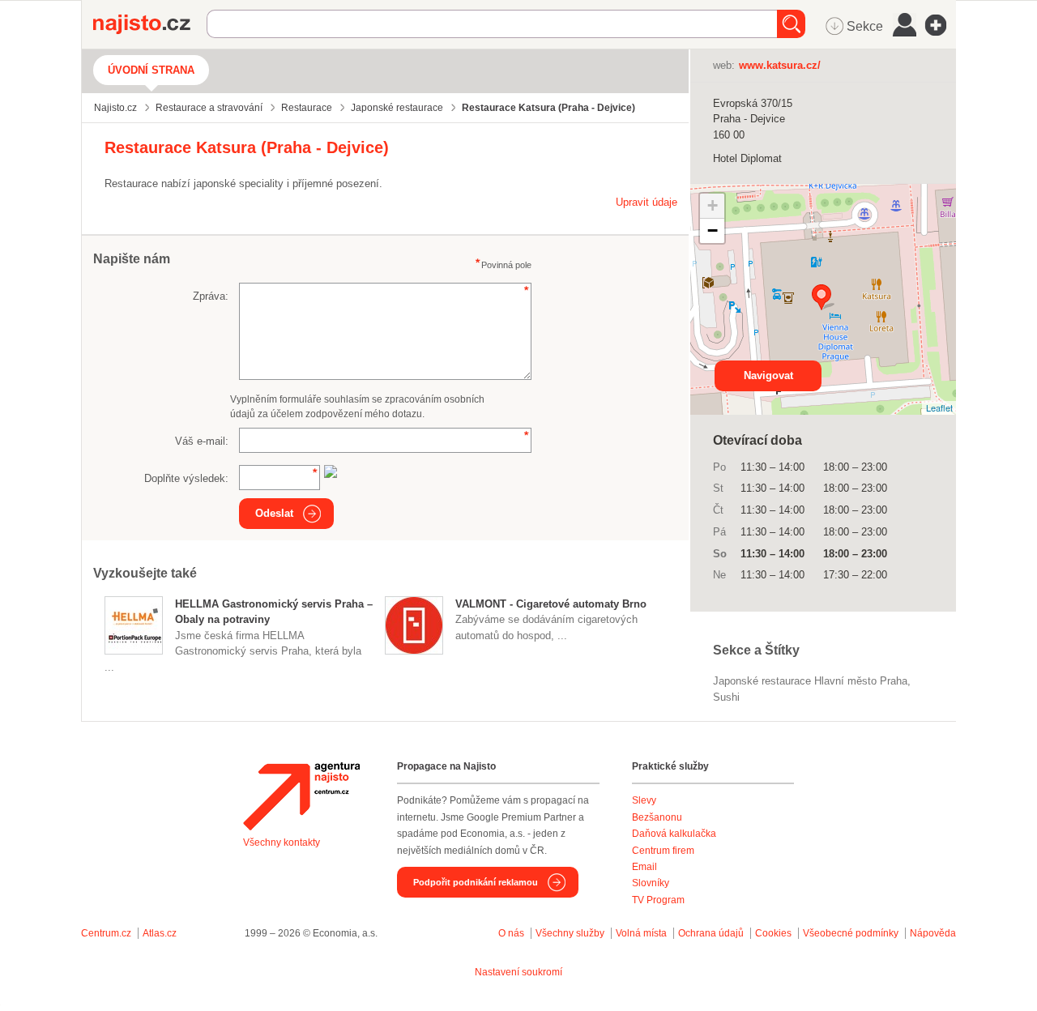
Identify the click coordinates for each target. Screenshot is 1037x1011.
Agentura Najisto (301, 796)
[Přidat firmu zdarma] (940, 25)
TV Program (658, 900)
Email (644, 866)
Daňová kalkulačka (674, 833)
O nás (511, 933)
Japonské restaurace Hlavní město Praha (810, 681)
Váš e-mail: (201, 441)
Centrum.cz (106, 933)
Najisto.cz (150, 24)
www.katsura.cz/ (780, 65)
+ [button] (712, 205)
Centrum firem (663, 850)
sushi (726, 697)
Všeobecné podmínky (850, 933)
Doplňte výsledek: (186, 478)
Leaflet (939, 407)
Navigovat (768, 375)
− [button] (712, 230)
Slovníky (650, 883)
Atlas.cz (160, 933)
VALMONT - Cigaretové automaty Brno (551, 604)
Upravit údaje (646, 202)
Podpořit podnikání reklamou (475, 882)
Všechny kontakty (281, 842)
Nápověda (933, 933)
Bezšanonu (657, 817)
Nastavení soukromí (518, 972)
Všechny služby (571, 933)
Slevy (644, 800)
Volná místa (641, 933)
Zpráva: (210, 296)
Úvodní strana (151, 70)
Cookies (773, 933)
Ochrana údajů (711, 933)
